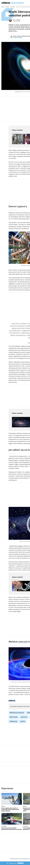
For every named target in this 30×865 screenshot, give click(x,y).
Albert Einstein (14, 717)
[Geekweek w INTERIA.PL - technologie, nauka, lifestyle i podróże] (17, 3)
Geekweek (7, 6)
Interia (2, 6)
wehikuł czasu (13, 721)
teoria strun (24, 717)
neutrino (22, 721)
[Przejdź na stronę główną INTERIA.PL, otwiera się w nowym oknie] (6, 3)
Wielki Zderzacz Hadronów (17, 712)
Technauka (12, 6)
